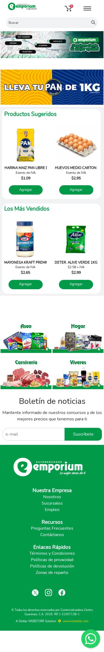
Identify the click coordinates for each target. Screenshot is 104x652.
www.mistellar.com (75, 621)
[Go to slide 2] (50, 54)
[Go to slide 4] (57, 54)
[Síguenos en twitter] (35, 593)
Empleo (52, 510)
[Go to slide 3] (54, 54)
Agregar (25, 189)
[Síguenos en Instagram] (49, 593)
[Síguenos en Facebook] (62, 593)
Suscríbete (83, 434)
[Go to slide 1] (46, 54)
